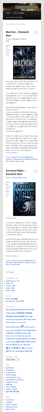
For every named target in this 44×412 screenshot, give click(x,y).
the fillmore (18, 330)
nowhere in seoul (12, 382)
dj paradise (10, 370)
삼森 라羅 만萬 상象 (12, 391)
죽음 (29, 344)
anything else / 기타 (13, 281)
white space (18, 159)
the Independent (29, 330)
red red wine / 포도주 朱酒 (14, 17)
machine (8, 159)
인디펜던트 (13, 344)
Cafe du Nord (11, 313)
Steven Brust (10, 330)
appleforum (10, 368)
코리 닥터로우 (29, 348)
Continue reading (12, 152)
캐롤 (22, 348)
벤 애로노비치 (10, 339)
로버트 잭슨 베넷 (23, 336)
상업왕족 (18, 339)
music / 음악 (10, 288)
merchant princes (17, 319)
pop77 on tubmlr (11, 404)
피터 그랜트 (16, 351)
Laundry (9, 319)
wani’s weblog (11, 387)
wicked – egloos (11, 389)
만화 (29, 336)
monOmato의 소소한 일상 (14, 380)
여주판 (33, 342)
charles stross (24, 312)
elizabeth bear (28, 157)
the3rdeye (9, 384)
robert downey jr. (21, 322)
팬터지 (8, 351)
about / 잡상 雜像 (18, 13)
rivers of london (11, 322)
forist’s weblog (11, 375)
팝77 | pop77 (10, 409)
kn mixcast (9, 400)
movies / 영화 (10, 286)
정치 (19, 344)
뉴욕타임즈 (10, 333)
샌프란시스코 (26, 338)
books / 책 (15, 157)
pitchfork (9, 402)
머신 (23, 159)
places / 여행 (10, 290)
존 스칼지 (24, 344)
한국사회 (28, 351)
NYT (25, 319)
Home (8, 13)
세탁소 (34, 339)
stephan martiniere (29, 327)
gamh (22, 316)
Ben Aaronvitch (14, 309)
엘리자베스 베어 (8, 47)
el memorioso (11, 372)
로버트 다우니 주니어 (12, 336)
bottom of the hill (27, 309)
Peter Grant (32, 319)
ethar (7, 41)
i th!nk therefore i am (13, 377)
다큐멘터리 (18, 333)
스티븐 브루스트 (11, 342)
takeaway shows (11, 407)
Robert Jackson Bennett (13, 327)
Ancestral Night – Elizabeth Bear (16, 172)
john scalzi (29, 316)
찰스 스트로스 (13, 347)
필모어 (22, 351)
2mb (7, 309)
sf (12, 159)
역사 (7, 344)
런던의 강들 (26, 333)
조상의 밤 (27, 262)
